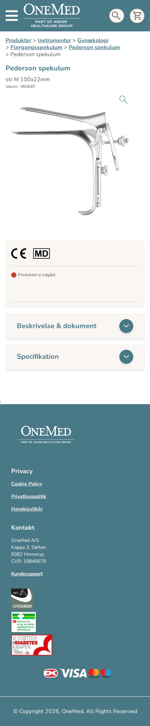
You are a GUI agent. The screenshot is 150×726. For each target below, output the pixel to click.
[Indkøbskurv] (137, 16)
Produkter (18, 40)
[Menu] (12, 16)
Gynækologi (92, 40)
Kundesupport (27, 573)
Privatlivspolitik (28, 496)
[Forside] (51, 15)
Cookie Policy (26, 484)
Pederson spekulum (94, 47)
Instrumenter (54, 40)
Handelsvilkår (27, 509)
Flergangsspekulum (36, 47)
